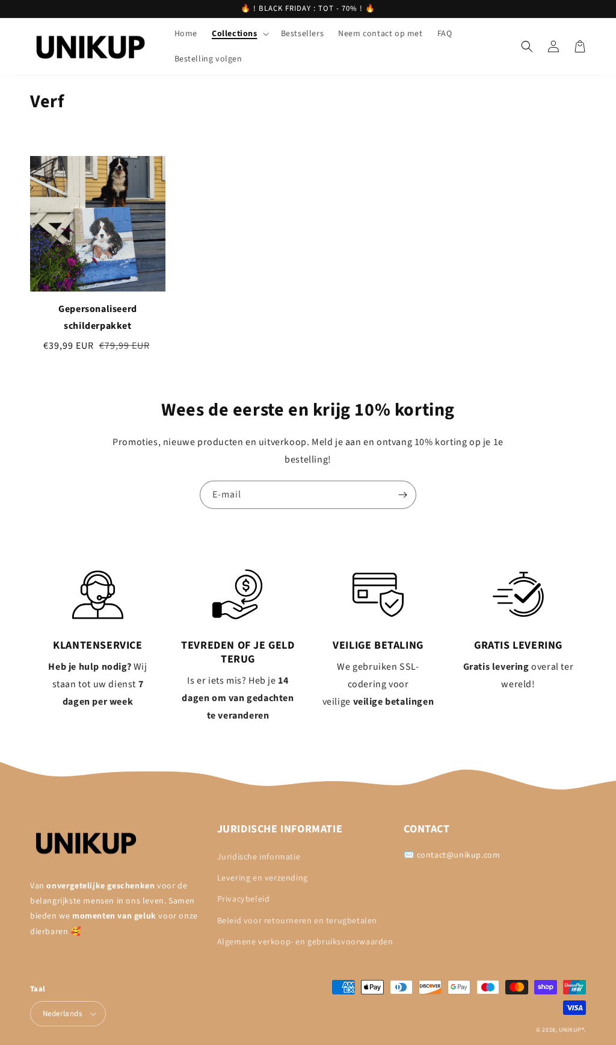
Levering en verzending (262, 878)
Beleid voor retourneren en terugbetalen (297, 921)
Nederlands (62, 1013)
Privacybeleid (243, 899)
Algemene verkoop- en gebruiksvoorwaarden (305, 942)
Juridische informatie (259, 857)
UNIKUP (570, 1030)
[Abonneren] (402, 495)
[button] (239, 33)
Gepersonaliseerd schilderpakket (97, 317)
